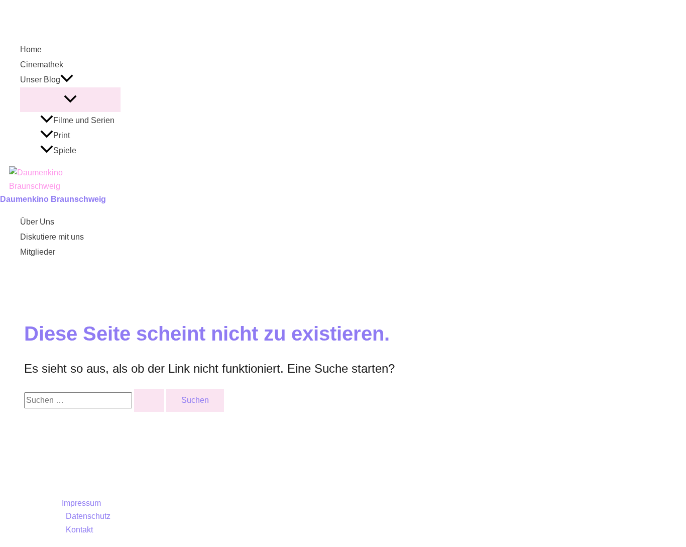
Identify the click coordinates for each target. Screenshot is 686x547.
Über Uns (37, 221)
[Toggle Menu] (70, 99)
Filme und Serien (84, 120)
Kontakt (79, 529)
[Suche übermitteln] (149, 400)
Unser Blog (40, 79)
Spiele (64, 150)
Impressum (81, 503)
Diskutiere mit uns (52, 237)
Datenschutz (88, 516)
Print (61, 135)
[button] (66, 79)
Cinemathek (41, 64)
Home (31, 49)
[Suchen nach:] (95, 400)
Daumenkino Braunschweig (53, 199)
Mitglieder (37, 252)
